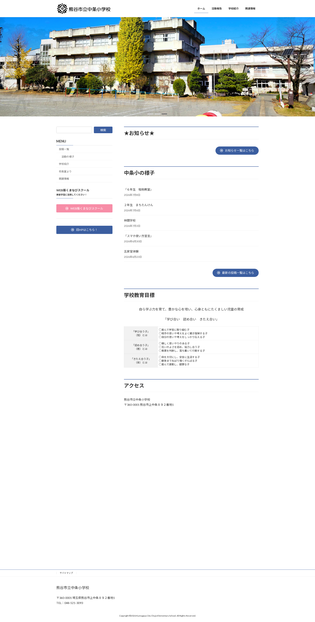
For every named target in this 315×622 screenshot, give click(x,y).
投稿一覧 (64, 149)
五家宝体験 (131, 251)
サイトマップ (66, 573)
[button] (310, 67)
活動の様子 (67, 156)
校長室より (65, 171)
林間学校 (130, 220)
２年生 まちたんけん (138, 205)
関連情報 (64, 178)
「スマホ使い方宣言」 (138, 236)
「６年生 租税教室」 (138, 189)
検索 (103, 130)
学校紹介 (64, 163)
